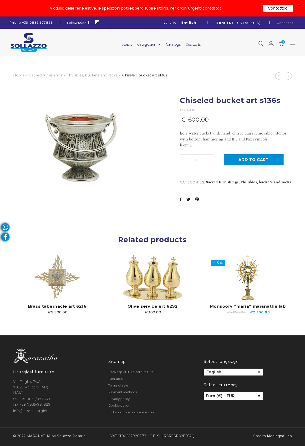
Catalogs (173, 44)
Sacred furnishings (45, 75)
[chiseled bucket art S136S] (181, 199)
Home (127, 44)
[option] (57, 284)
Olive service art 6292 (152, 306)
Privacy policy (119, 399)
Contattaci (278, 8)
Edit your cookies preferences (131, 412)
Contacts (285, 23)
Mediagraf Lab (279, 436)
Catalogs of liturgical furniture (130, 372)
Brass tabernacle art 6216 (57, 306)
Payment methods (122, 392)
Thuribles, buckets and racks (92, 75)
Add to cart (254, 159)
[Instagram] (97, 23)
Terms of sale (118, 385)
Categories (146, 44)
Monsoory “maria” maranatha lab (248, 306)
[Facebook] (88, 23)
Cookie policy (119, 405)
